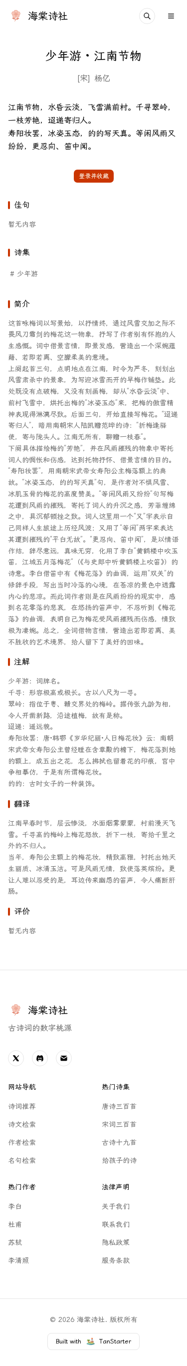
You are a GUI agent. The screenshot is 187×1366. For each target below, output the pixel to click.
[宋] (83, 78)
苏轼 (15, 1242)
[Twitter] (16, 1058)
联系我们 (116, 1224)
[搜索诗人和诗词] (147, 16)
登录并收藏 (94, 176)
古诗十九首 (119, 1142)
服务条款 (116, 1260)
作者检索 (22, 1142)
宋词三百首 (119, 1124)
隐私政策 (116, 1242)
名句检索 (22, 1160)
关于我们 (116, 1206)
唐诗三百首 (119, 1106)
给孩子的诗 (119, 1160)
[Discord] (40, 1058)
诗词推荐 (22, 1106)
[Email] (64, 1058)
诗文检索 (22, 1124)
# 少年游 (24, 274)
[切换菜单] (171, 16)
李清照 (18, 1260)
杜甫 (15, 1224)
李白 (15, 1206)
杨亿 (102, 78)
